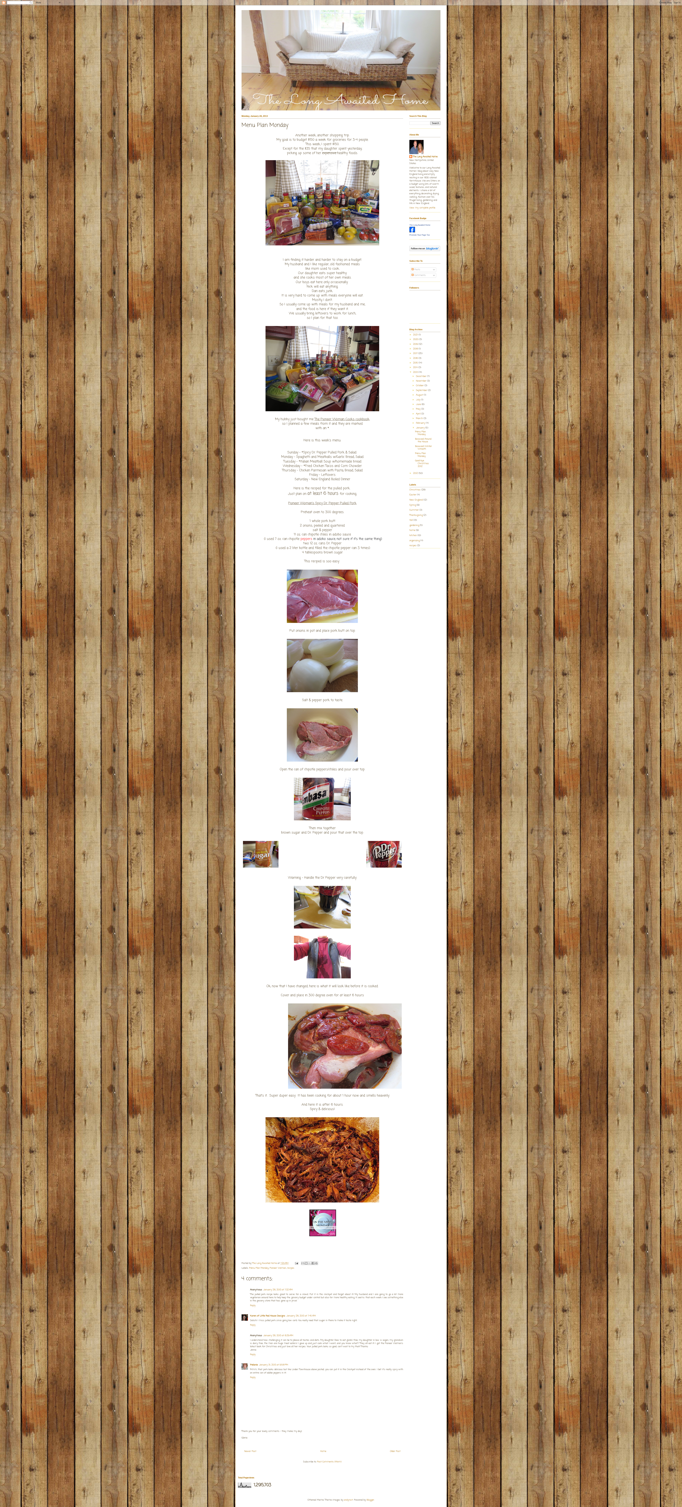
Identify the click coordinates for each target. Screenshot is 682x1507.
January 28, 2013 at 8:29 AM (278, 1335)
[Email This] (303, 1263)
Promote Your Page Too (419, 235)
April (418, 414)
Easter (412, 494)
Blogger (370, 1500)
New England (416, 500)
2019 (416, 344)
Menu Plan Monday (259, 1268)
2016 (416, 358)
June (419, 404)
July (418, 399)
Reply (253, 1305)
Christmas (415, 490)
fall (411, 520)
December (421, 376)
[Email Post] (296, 1263)
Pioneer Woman (278, 1268)
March (420, 418)
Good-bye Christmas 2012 (422, 463)
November (421, 381)
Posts (417, 269)
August (420, 395)
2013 (415, 372)
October (420, 385)
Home (323, 1451)
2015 (416, 363)
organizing (414, 540)
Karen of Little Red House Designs (267, 1316)
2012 (416, 473)
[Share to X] (309, 1263)
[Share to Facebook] (313, 1263)
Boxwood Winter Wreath (423, 448)
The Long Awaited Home (425, 156)
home (412, 530)
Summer (414, 510)
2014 (415, 367)
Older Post (395, 1451)
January (420, 428)
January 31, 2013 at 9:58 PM (273, 1365)
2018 (416, 349)
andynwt (348, 1500)
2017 (415, 353)
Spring (412, 505)
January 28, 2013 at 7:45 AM (301, 1316)
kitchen (413, 535)
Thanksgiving (416, 515)
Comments (420, 275)
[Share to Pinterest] (316, 1263)
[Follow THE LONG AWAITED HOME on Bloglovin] (424, 250)
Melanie (254, 1365)
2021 (416, 334)
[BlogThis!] (306, 1263)
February (421, 423)
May (418, 409)
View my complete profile (422, 208)
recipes (290, 1268)
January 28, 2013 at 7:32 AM (278, 1289)
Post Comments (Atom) (329, 1461)
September (422, 390)
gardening (414, 525)
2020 (416, 339)
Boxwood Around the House (423, 440)
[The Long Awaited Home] (412, 231)
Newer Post (250, 1451)
